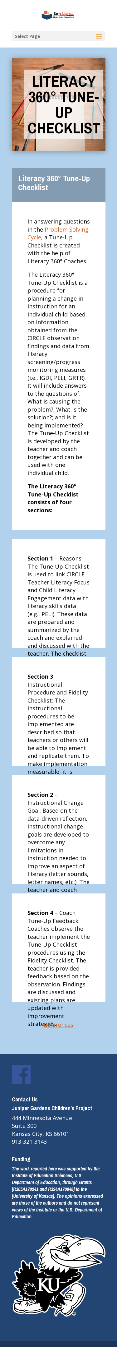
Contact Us (25, 1099)
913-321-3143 (29, 1141)
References (58, 1024)
